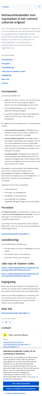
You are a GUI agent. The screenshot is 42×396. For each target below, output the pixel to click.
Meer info (5, 79)
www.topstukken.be (10, 347)
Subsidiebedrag (8, 67)
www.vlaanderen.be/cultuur (12, 342)
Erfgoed (6, 7)
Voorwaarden (7, 60)
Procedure (6, 63)
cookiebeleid (6, 379)
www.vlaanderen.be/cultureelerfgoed (16, 344)
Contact (5, 83)
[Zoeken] (39, 7)
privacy (33, 377)
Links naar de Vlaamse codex (13, 71)
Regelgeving (6, 75)
